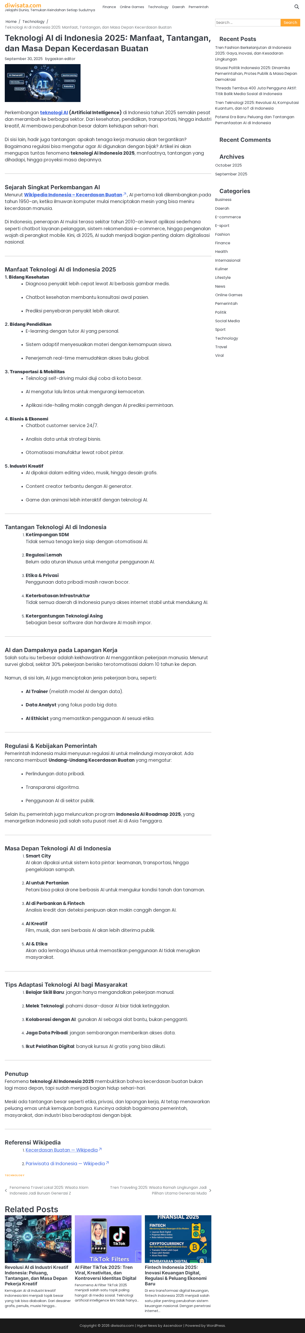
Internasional (227, 260)
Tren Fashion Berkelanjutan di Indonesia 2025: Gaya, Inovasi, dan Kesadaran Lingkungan (253, 53)
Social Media (227, 321)
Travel (221, 347)
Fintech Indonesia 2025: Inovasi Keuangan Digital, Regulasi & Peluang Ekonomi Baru (176, 1276)
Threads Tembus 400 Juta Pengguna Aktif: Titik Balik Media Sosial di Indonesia (255, 91)
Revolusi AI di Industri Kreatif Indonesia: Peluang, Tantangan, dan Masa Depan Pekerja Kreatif (36, 1276)
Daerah (178, 7)
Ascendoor (172, 1325)
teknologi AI (54, 112)
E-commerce (228, 217)
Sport (220, 329)
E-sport (222, 226)
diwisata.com (23, 5)
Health (221, 252)
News (220, 286)
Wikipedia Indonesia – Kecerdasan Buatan (73, 195)
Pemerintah (198, 7)
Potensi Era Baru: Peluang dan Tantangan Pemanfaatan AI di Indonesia (254, 120)
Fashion (222, 234)
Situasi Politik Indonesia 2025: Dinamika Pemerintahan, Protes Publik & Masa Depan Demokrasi (256, 73)
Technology (158, 7)
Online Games (132, 7)
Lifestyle (223, 278)
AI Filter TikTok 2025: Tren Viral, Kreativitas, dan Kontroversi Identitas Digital (105, 1273)
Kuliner (221, 269)
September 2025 (231, 174)
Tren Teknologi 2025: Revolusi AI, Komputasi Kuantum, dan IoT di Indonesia (257, 105)
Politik (220, 312)
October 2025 (228, 165)
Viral (219, 355)
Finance (109, 7)
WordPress (216, 1325)
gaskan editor (63, 58)
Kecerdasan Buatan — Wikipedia (62, 1150)
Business (223, 200)
